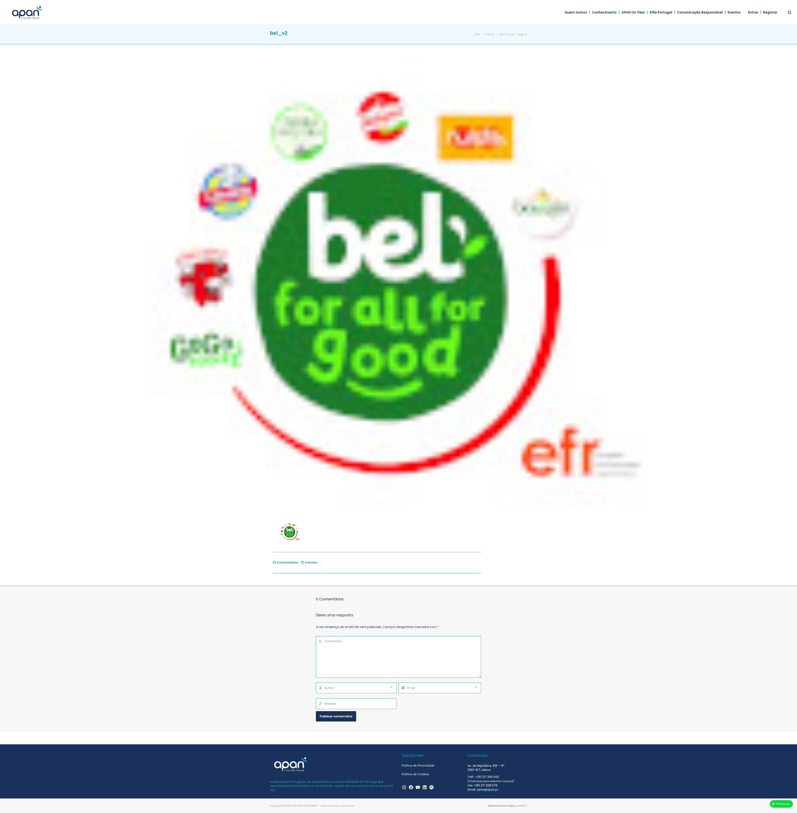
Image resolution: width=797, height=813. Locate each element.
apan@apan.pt (487, 789)
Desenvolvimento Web (500, 805)
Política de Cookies (415, 774)
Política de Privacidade (418, 765)
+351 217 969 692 (487, 777)
